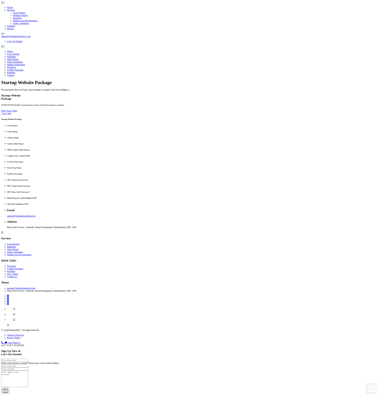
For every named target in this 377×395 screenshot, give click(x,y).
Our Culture (12, 274)
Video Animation (21, 23)
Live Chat (6, 113)
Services (11, 10)
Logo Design (19, 13)
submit (5, 389)
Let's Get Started (15, 41)
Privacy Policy (14, 337)
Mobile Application (16, 64)
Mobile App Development (25, 20)
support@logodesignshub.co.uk (16, 36)
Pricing (10, 28)
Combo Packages (15, 70)
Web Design (13, 59)
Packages (11, 67)
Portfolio (11, 26)
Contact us (12, 276)
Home (10, 7)
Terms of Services (15, 335)
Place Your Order (9, 111)
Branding (17, 18)
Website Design (20, 15)
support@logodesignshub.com (21, 216)
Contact (10, 75)
